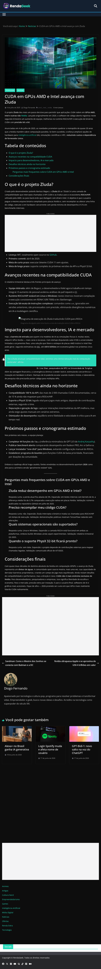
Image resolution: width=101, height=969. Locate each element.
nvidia (50, 107)
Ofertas (5, 921)
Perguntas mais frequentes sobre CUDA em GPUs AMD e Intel (43, 171)
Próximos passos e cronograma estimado (29, 168)
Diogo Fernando (29, 107)
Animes (5, 886)
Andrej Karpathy (86, 441)
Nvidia (24, 115)
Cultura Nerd (8, 895)
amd (40, 107)
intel (44, 107)
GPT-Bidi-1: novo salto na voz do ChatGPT (82, 749)
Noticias (20, 90)
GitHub (53, 254)
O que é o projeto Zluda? (21, 152)
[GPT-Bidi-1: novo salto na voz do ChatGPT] (84, 728)
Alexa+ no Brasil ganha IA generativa (17, 747)
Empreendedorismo (11, 899)
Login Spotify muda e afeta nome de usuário (50, 749)
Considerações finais (19, 175)
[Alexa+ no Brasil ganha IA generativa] (17, 728)
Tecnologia (10, 90)
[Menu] (4, 14)
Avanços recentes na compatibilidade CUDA (30, 156)
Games (5, 903)
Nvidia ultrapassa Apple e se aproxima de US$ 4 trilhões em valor (75, 663)
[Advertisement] (50, 233)
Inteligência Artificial (11, 908)
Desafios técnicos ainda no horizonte (27, 164)
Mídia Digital (7, 912)
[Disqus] (50, 801)
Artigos (5, 890)
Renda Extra (7, 925)
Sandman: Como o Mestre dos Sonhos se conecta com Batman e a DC (25, 663)
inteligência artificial (27, 135)
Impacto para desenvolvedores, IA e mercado (31, 160)
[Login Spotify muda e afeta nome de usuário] (50, 728)
